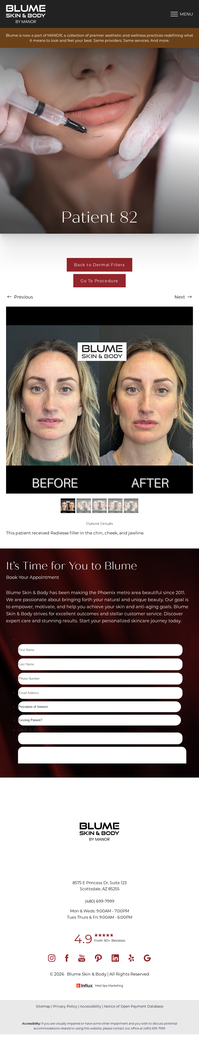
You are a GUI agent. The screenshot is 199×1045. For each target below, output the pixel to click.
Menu (186, 14)
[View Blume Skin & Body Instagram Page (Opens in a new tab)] (51, 960)
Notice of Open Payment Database (133, 1006)
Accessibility (90, 1006)
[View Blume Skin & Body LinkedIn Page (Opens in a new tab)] (115, 960)
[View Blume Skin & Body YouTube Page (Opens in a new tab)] (81, 960)
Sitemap (43, 1006)
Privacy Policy (65, 1006)
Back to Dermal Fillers (99, 264)
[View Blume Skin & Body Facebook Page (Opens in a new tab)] (66, 960)
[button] (174, 14)
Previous (23, 297)
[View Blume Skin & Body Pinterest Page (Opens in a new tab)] (98, 960)
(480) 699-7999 (154, 1028)
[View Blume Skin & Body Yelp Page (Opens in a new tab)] (131, 960)
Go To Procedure (99, 280)
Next (180, 297)
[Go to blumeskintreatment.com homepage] (53, 14)
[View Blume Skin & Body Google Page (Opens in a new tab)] (147, 960)
